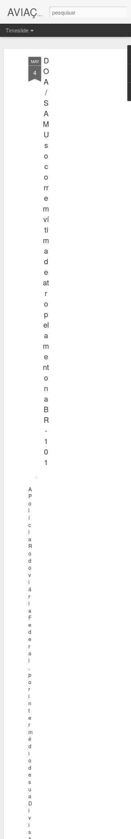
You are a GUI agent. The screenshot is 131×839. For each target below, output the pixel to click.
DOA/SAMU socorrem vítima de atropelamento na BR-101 (46, 261)
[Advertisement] (68, 171)
